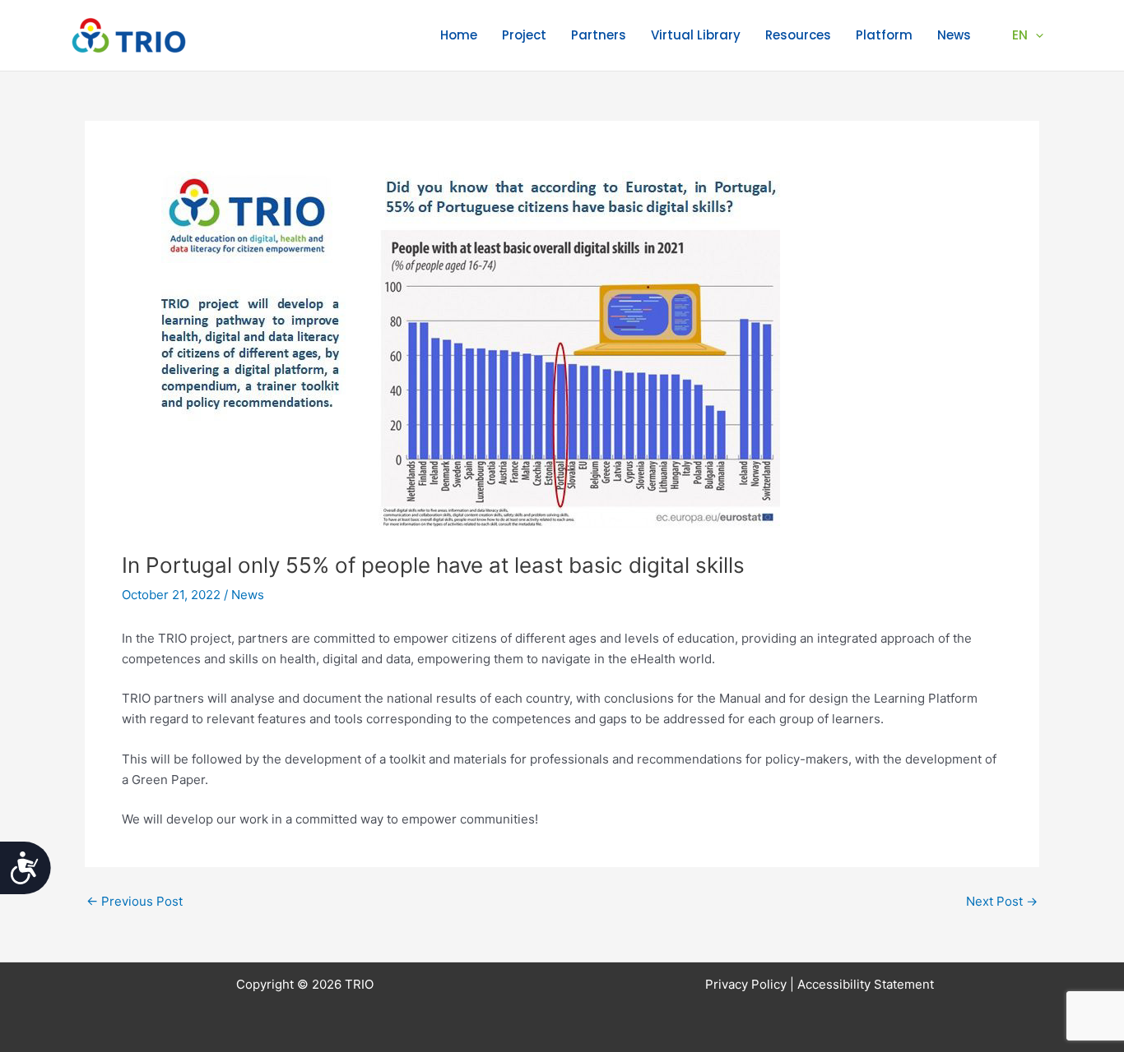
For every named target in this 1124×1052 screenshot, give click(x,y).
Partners (598, 35)
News (954, 35)
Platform (884, 35)
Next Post (1002, 901)
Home (458, 35)
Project (524, 35)
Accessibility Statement (865, 984)
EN (1020, 35)
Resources (798, 35)
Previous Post (134, 901)
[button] (1035, 35)
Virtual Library (696, 35)
